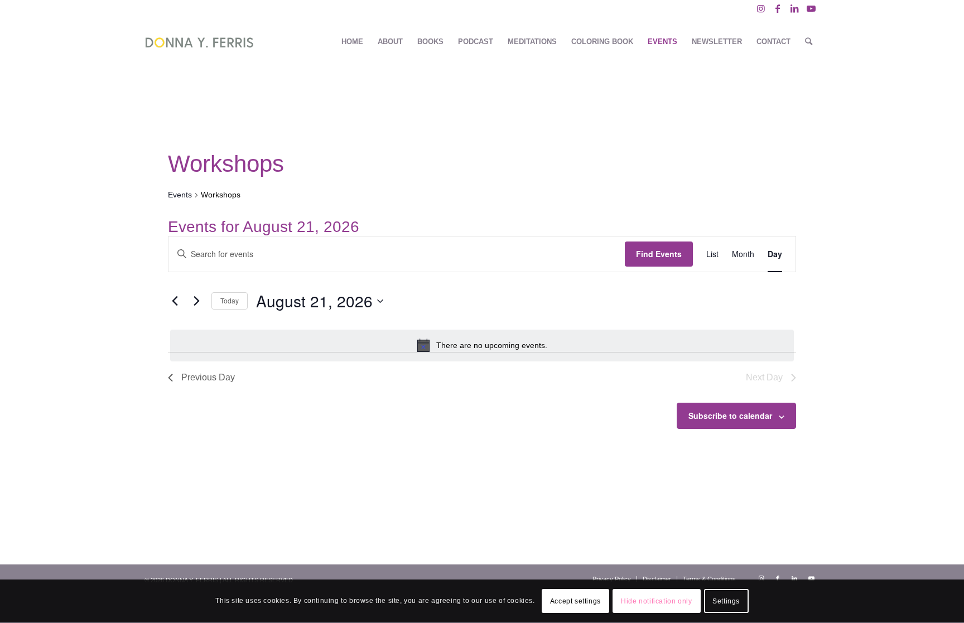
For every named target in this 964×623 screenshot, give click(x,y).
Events (180, 194)
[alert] (482, 345)
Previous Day (208, 377)
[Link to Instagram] (761, 8)
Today (229, 300)
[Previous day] (174, 301)
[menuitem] (352, 42)
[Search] (809, 42)
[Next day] (196, 301)
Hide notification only (656, 601)
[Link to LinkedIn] (794, 8)
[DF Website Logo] (199, 42)
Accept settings (575, 601)
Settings (726, 601)
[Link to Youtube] (811, 8)
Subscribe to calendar (730, 415)
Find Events (659, 253)
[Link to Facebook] (777, 8)
